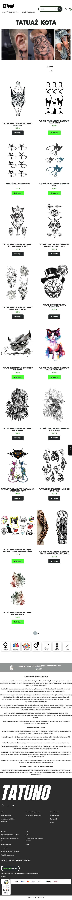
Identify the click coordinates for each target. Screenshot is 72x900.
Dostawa (28, 835)
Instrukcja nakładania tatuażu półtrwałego (8, 820)
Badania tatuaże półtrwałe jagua (33, 815)
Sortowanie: (50, 66)
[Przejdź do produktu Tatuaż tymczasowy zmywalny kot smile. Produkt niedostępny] (17, 344)
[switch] (6, 893)
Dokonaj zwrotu (4, 848)
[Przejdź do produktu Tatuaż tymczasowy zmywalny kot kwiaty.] (17, 405)
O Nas (27, 831)
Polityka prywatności (6, 844)
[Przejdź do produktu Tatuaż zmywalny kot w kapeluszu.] (54, 281)
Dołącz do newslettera (10, 868)
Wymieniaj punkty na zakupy (7, 855)
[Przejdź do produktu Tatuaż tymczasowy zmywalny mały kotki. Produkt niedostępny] (54, 97)
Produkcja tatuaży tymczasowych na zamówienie (34, 839)
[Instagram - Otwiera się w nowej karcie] (7, 805)
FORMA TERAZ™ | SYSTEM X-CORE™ (9, 835)
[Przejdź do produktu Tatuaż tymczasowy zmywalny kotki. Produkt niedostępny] (54, 160)
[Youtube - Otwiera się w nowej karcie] (13, 805)
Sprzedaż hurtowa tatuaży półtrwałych (10, 851)
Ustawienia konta (54, 815)
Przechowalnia (53, 819)
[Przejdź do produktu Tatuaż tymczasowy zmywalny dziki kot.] (17, 99)
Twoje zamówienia (54, 812)
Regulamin (3, 831)
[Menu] (9, 880)
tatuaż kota (6, 689)
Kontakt (2, 812)
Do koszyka (17, 133)
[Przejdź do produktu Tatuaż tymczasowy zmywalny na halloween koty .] (17, 465)
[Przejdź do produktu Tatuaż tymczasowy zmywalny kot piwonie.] (54, 405)
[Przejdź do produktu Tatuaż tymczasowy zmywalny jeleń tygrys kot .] (17, 283)
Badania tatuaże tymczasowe (33, 812)
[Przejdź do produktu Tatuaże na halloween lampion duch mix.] (54, 465)
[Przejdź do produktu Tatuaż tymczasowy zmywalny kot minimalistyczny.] (17, 221)
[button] (59, 9)
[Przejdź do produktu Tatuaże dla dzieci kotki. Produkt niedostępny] (17, 160)
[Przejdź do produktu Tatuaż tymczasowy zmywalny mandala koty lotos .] (54, 221)
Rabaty (52, 822)
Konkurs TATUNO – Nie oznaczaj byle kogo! (9, 839)
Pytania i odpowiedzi (6, 815)
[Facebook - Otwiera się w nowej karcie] (2, 805)
